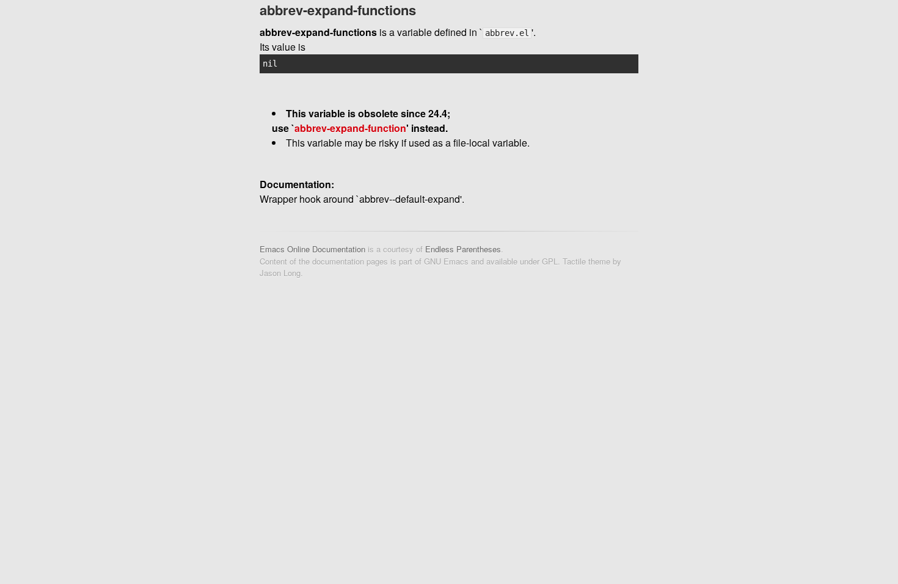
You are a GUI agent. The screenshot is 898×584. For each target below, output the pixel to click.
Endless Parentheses (463, 249)
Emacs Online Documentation (312, 249)
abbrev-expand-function (350, 128)
